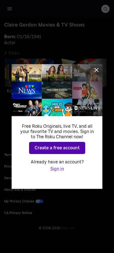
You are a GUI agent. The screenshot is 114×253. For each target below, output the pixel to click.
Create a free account (57, 148)
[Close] (96, 70)
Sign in (57, 169)
